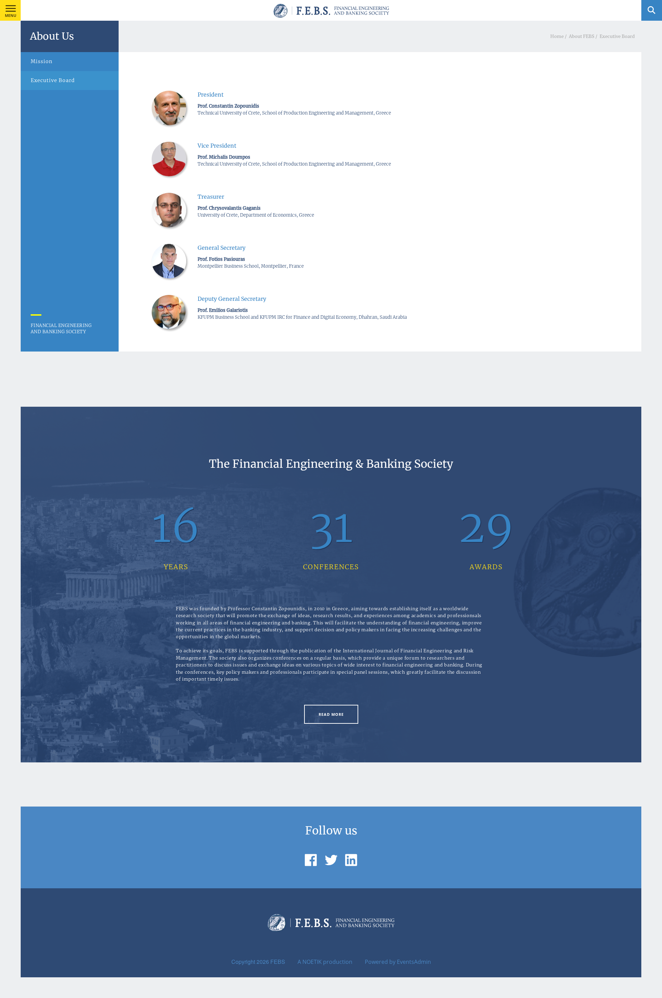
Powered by (380, 962)
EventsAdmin (414, 962)
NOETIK (312, 962)
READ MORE (331, 714)
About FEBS (581, 36)
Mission (41, 61)
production (337, 962)
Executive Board (617, 36)
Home (557, 36)
